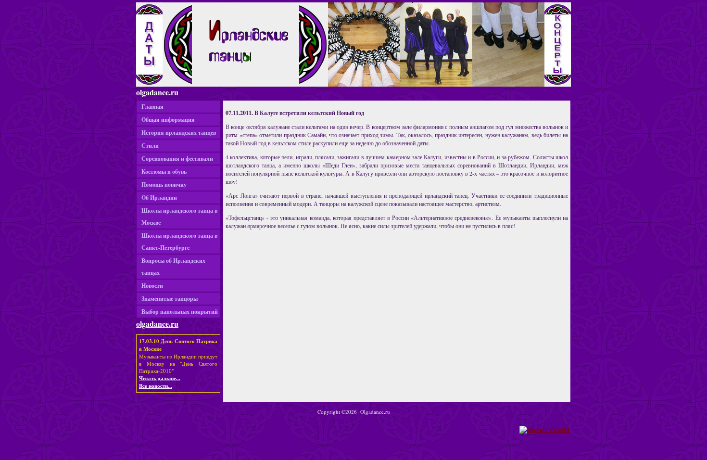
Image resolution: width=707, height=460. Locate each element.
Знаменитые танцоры (169, 298)
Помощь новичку (164, 184)
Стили (150, 145)
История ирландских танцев (178, 132)
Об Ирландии (159, 197)
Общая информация (168, 119)
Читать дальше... (159, 378)
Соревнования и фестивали (177, 158)
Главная (152, 106)
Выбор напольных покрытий (179, 311)
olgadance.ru (157, 92)
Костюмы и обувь (164, 171)
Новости (152, 285)
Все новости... (155, 386)
